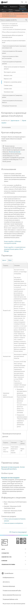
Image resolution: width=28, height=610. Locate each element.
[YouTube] (24, 542)
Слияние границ (8, 85)
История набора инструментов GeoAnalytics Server (13, 41)
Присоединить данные (10, 72)
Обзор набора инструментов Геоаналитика (13, 32)
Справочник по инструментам (9, 23)
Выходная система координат (10, 467)
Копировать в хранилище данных (12, 82)
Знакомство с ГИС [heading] (6, 556)
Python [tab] (10, 260)
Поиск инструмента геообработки (13, 523)
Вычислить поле (8, 75)
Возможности (13, 6)
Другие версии (15, 120)
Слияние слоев (8, 88)
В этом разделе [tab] (6, 127)
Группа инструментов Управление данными (14, 29)
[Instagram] (21, 542)
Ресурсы (23, 6)
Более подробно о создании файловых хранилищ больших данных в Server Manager (14, 249)
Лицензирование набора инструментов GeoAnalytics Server (12, 36)
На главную (4, 10)
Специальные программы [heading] (8, 564)
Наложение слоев (8, 92)
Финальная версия (14, 152)
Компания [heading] (4, 560)
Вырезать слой (8, 78)
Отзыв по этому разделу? (19, 532)
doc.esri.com (12, 16)
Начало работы (11, 10)
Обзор (5, 6)
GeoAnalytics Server (8, 27)
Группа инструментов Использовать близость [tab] (12, 101)
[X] (21, 539)
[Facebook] (17, 539)
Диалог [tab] (4, 260)
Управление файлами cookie (10, 599)
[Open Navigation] (26, 2)
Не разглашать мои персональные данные (14, 603)
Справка (17, 10)
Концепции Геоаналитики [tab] (10, 106)
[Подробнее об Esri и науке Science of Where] (5, 542)
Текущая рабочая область (9, 469)
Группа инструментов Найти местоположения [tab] (10, 57)
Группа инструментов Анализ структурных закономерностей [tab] (14, 47)
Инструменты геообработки (10, 25)
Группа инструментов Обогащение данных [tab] (12, 52)
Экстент (22, 467)
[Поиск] (22, 2)
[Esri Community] (17, 542)
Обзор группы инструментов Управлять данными (14, 67)
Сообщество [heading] (5, 553)
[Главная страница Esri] (4, 2)
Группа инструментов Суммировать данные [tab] (12, 96)
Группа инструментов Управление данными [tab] (11, 62)
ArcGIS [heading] (3, 549)
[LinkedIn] (24, 539)
